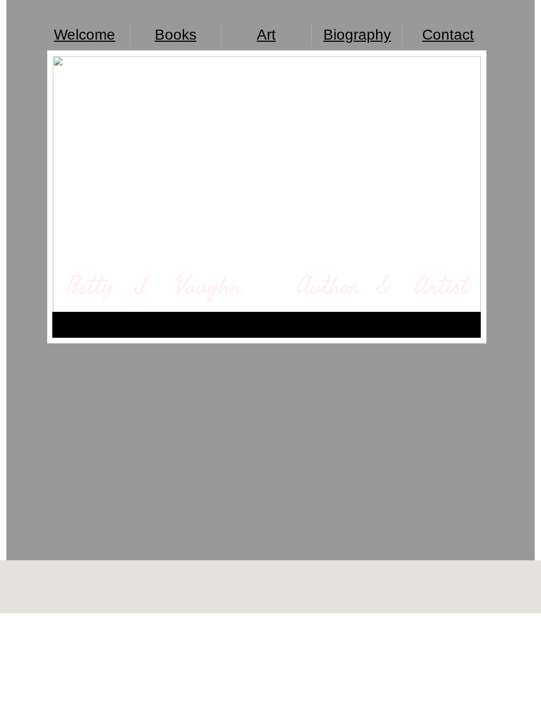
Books (176, 34)
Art (266, 34)
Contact (448, 34)
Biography (357, 34)
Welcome (84, 34)
